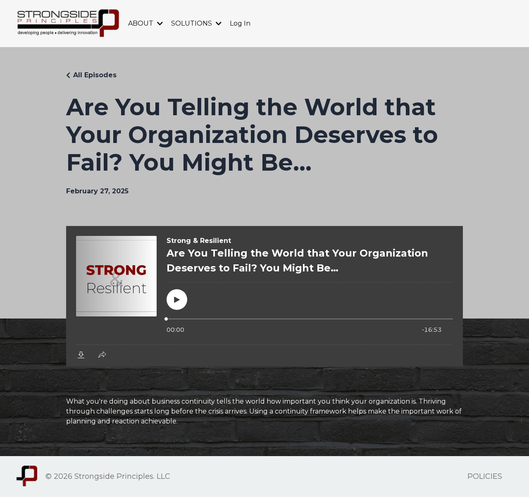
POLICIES (484, 476)
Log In (240, 23)
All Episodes (95, 75)
